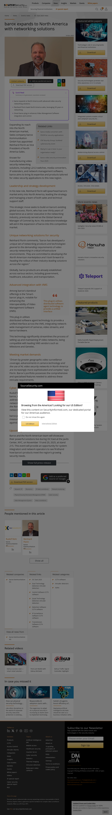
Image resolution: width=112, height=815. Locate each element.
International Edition (49, 423)
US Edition (30, 424)
